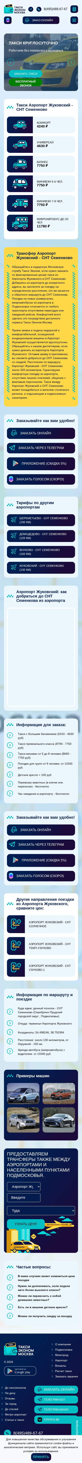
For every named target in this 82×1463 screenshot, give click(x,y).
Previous (10, 62)
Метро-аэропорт (15, 1414)
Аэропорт (61, 1360)
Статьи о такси (14, 1419)
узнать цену (26, 1224)
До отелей (11, 1409)
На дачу (10, 1393)
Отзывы (10, 1398)
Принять (41, 1457)
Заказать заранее (66, 1376)
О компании (63, 1344)
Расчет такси (63, 1371)
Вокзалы (60, 1365)
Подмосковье (63, 1349)
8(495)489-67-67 (55, 9)
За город (10, 1403)
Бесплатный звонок (26, 83)
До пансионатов (15, 1387)
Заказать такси (25, 73)
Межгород (61, 1355)
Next (71, 62)
